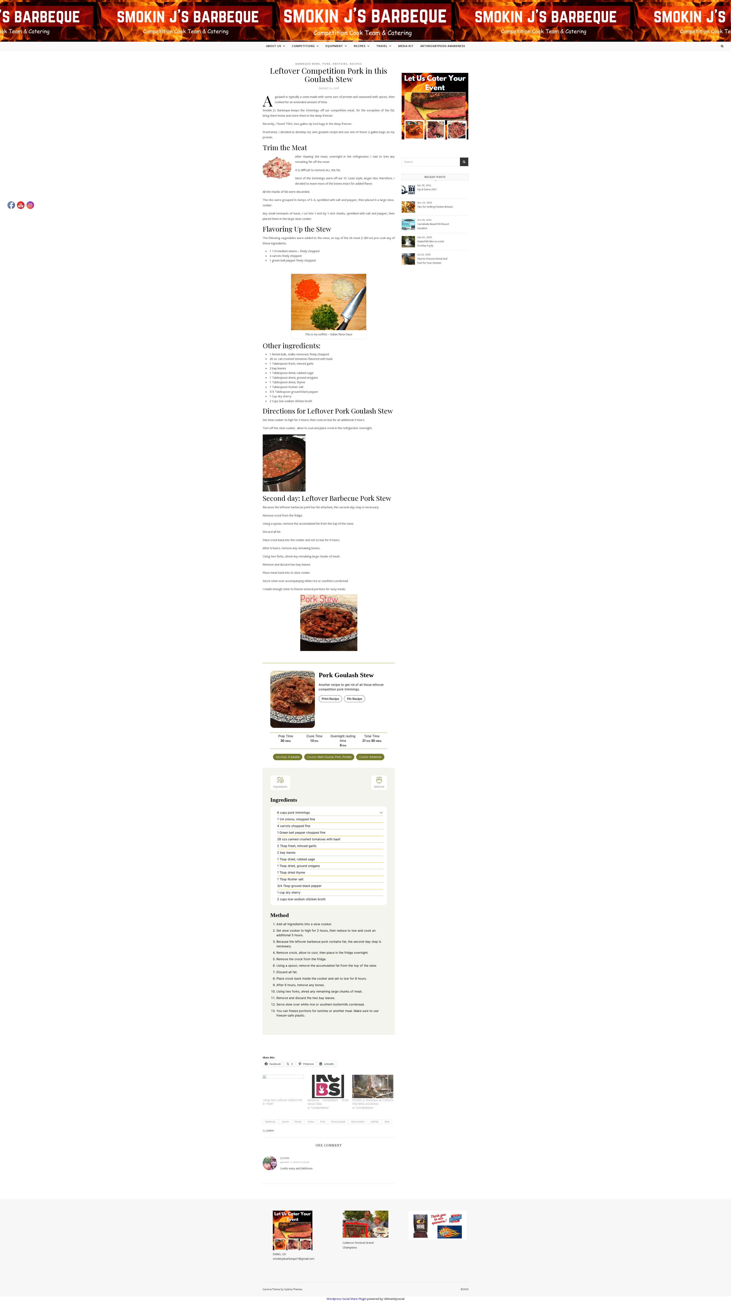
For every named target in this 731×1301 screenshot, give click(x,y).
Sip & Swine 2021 (427, 189)
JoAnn (270, 1130)
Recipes (360, 46)
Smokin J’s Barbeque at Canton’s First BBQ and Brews (372, 1102)
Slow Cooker (358, 1121)
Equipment (334, 46)
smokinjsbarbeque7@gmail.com (293, 1258)
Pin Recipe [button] (354, 699)
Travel (381, 46)
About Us (273, 46)
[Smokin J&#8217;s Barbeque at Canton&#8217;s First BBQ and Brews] (372, 1086)
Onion (310, 1121)
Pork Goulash (338, 1121)
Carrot (285, 1121)
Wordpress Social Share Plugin (347, 1299)
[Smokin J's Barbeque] (365, 20)
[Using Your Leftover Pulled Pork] (283, 1086)
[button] (381, 812)
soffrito (375, 1121)
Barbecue (270, 1121)
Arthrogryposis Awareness (442, 46)
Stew (387, 1121)
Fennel (298, 1121)
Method (379, 786)
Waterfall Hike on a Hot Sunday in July (430, 243)
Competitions (303, 46)
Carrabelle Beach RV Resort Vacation (433, 226)
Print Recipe (330, 699)
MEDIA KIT (405, 46)
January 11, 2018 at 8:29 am (294, 1162)
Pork (326, 63)
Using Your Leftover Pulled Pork (282, 1100)
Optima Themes (293, 1289)
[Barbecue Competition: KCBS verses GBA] (327, 1086)
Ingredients (280, 786)
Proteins (340, 63)
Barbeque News (307, 63)
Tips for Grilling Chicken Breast (434, 206)
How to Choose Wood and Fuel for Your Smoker (432, 261)
